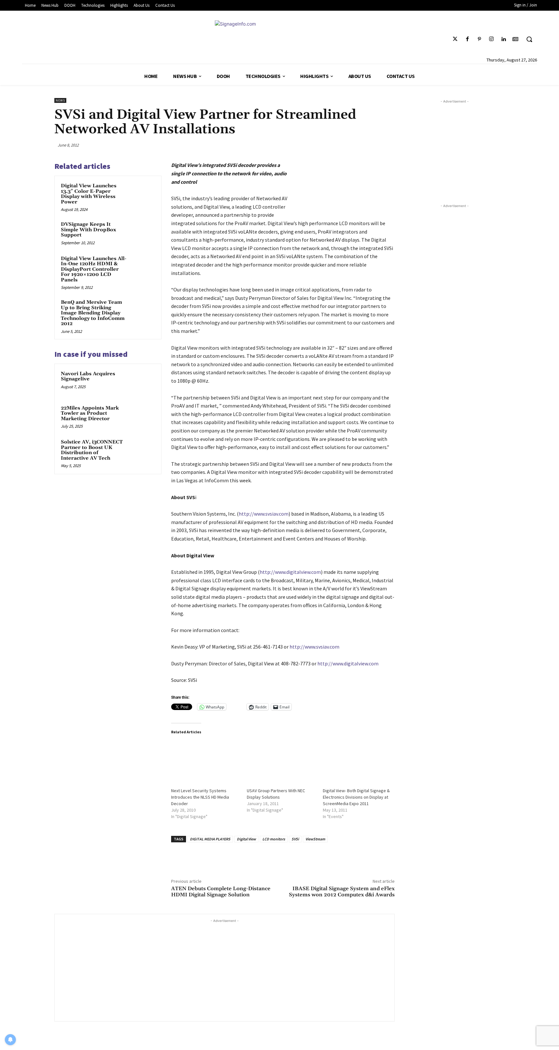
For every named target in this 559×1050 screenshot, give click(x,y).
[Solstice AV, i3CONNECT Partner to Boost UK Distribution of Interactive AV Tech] (142, 450)
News (60, 100)
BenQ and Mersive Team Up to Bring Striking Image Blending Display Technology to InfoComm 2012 (93, 313)
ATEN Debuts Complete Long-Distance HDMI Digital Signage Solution (220, 891)
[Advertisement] (224, 969)
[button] (529, 39)
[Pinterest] (479, 39)
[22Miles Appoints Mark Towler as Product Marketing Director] (142, 416)
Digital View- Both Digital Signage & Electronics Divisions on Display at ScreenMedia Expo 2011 (356, 797)
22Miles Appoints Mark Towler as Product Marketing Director (90, 413)
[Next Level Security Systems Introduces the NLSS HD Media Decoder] (206, 761)
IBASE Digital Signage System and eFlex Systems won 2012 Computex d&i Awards (342, 891)
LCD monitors (273, 839)
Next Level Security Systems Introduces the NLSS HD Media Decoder (200, 797)
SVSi (295, 839)
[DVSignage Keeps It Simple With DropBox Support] (142, 233)
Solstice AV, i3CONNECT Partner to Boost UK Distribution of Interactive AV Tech (92, 450)
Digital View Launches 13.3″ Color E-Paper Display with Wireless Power (88, 194)
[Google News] (515, 39)
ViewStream (315, 839)
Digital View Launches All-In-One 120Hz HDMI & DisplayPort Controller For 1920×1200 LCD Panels (93, 269)
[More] (388, 144)
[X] (341, 144)
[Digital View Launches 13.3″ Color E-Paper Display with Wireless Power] (142, 194)
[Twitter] (455, 39)
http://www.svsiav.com (264, 513)
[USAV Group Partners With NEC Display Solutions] (281, 761)
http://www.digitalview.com (290, 572)
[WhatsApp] (372, 144)
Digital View (246, 839)
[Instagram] (491, 39)
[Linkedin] (503, 39)
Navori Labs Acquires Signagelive (88, 376)
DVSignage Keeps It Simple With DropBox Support (88, 229)
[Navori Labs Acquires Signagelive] (142, 382)
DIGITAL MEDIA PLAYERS (210, 839)
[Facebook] (467, 39)
